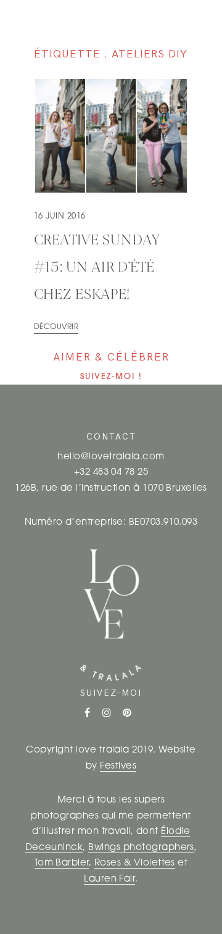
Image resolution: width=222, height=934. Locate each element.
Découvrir (56, 327)
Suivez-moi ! (111, 377)
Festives (118, 766)
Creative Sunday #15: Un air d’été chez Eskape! (97, 268)
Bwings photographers (141, 848)
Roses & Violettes (134, 863)
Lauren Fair (109, 879)
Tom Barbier (62, 863)
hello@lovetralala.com (110, 457)
